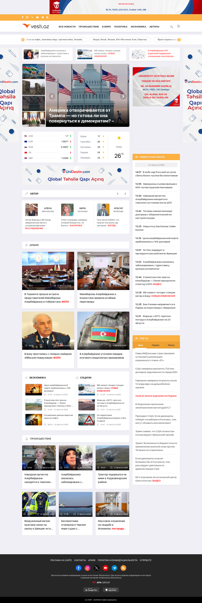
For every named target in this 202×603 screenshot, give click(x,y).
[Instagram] (27, 17)
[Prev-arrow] (123, 96)
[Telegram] (42, 17)
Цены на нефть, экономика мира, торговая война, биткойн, (54, 39)
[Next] (179, 40)
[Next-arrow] (52, 96)
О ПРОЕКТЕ (146, 560)
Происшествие (89, 26)
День (140, 345)
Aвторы (154, 26)
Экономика (138, 26)
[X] (96, 568)
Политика (121, 26)
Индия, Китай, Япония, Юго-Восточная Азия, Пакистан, (120, 39)
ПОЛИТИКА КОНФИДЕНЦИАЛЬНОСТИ (117, 560)
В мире (106, 26)
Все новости (67, 26)
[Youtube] (37, 17)
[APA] (101, 582)
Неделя (155, 345)
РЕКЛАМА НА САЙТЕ (61, 560)
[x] (32, 17)
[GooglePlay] (91, 589)
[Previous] (23, 40)
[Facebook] (22, 17)
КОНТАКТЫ (80, 560)
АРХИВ (91, 560)
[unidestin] (75, 175)
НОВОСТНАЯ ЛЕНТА (152, 157)
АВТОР (34, 193)
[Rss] (47, 17)
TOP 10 (144, 338)
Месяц (171, 345)
